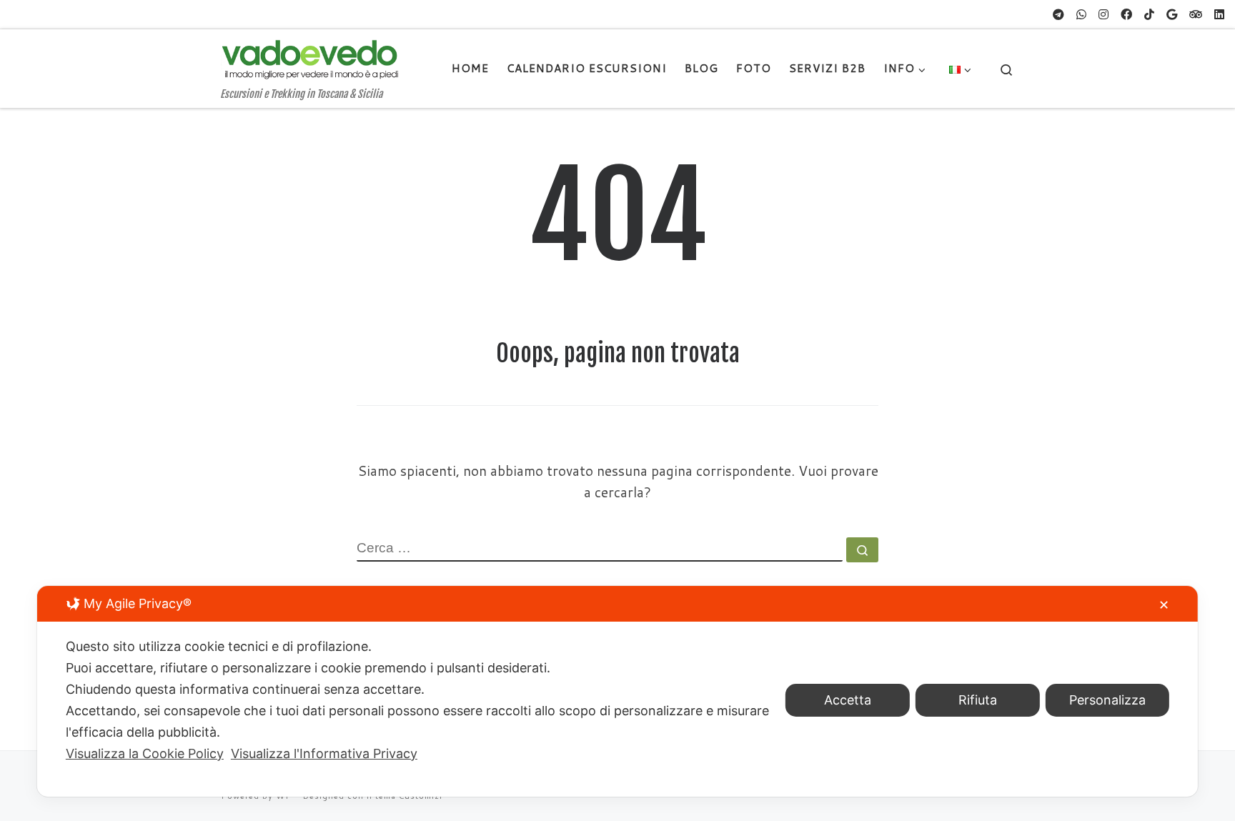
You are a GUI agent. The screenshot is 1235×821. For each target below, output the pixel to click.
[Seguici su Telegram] (1058, 15)
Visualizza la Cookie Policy (145, 753)
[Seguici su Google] (1171, 15)
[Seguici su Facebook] (1126, 15)
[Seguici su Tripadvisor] (1195, 15)
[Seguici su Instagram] (1103, 15)
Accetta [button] (847, 699)
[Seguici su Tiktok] (1149, 15)
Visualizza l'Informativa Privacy (324, 753)
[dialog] (617, 691)
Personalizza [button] (1107, 699)
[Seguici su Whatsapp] (1081, 15)
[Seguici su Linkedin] (1219, 15)
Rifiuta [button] (977, 699)
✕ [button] (1164, 604)
